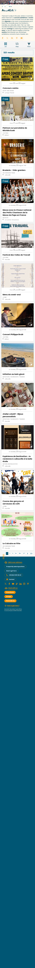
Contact (11, 579)
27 (24, 553)
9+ (16, 553)
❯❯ (31, 553)
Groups (8, 596)
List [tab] (6, 46)
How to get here (11, 571)
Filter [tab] (29, 46)
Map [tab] (17, 46)
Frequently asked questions (15, 566)
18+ (20, 553)
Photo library (10, 601)
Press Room (10, 592)
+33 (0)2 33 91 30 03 (15, 575)
